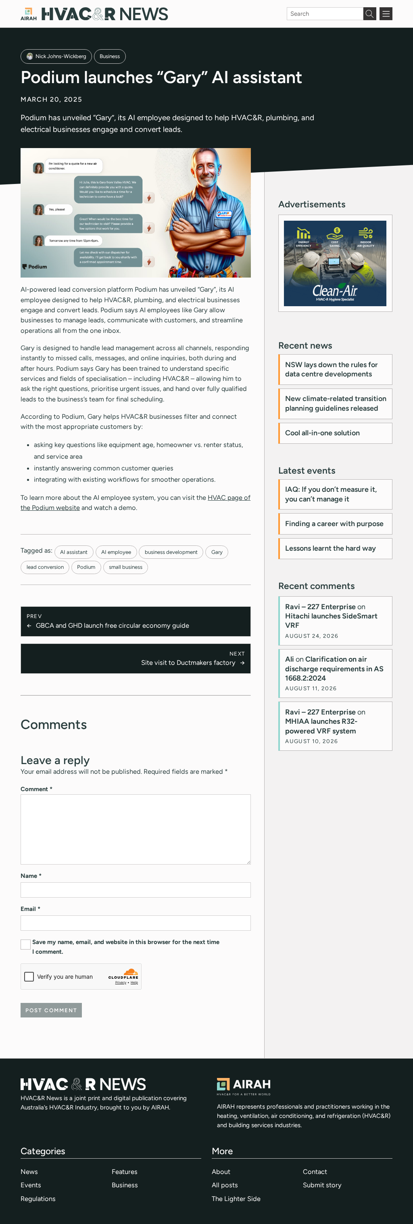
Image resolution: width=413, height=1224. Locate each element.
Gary (217, 552)
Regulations (38, 1199)
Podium (86, 567)
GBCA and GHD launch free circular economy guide (112, 625)
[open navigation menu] (386, 13)
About (221, 1172)
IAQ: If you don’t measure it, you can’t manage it (331, 494)
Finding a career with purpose (334, 523)
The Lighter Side (236, 1199)
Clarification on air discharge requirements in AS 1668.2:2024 (334, 669)
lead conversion (45, 567)
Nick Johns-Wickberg (60, 56)
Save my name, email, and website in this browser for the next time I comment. (125, 946)
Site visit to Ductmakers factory (188, 662)
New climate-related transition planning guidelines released (335, 403)
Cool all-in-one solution (322, 432)
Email (30, 909)
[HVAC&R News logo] (94, 14)
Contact (315, 1172)
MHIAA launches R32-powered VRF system (321, 726)
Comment (36, 789)
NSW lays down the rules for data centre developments (331, 369)
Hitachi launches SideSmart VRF (331, 621)
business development (171, 552)
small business (125, 567)
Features (125, 1172)
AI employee (116, 552)
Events (31, 1185)
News (29, 1172)
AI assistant (74, 552)
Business (110, 56)
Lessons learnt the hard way (330, 548)
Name (31, 875)
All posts (225, 1185)
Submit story (322, 1185)
